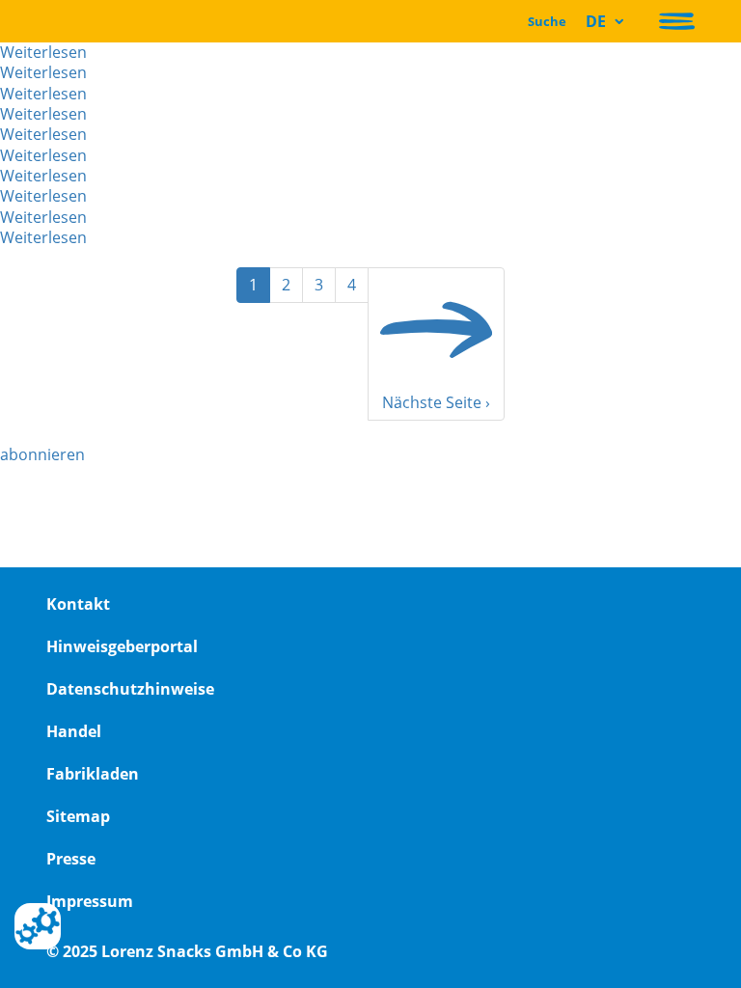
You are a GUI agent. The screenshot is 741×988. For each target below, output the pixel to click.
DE (596, 21)
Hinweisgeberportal (122, 646)
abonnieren (42, 454)
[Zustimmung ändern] (37, 926)
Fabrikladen (92, 773)
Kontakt (78, 604)
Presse (71, 858)
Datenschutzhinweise (130, 689)
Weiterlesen (43, 52)
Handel (73, 731)
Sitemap (78, 816)
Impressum (89, 901)
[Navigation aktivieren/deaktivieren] (677, 21)
